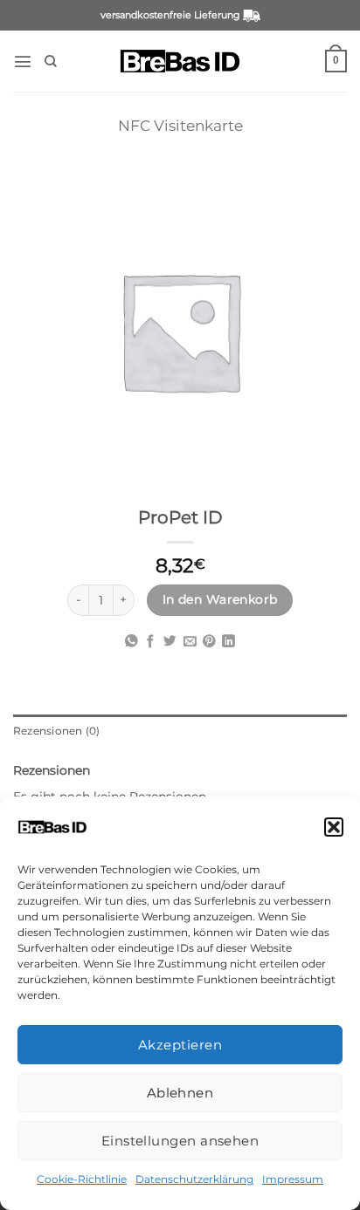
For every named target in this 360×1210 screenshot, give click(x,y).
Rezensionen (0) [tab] (56, 731)
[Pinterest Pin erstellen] (209, 642)
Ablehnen (180, 1092)
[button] (334, 827)
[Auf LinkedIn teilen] (228, 642)
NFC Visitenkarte (180, 125)
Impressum (292, 1179)
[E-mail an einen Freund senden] (190, 642)
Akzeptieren (180, 1044)
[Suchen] (51, 61)
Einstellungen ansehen (180, 1140)
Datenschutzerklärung (194, 1179)
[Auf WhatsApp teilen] (131, 642)
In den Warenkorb (220, 599)
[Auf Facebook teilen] (150, 642)
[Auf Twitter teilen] (170, 642)
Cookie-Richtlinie (82, 1179)
